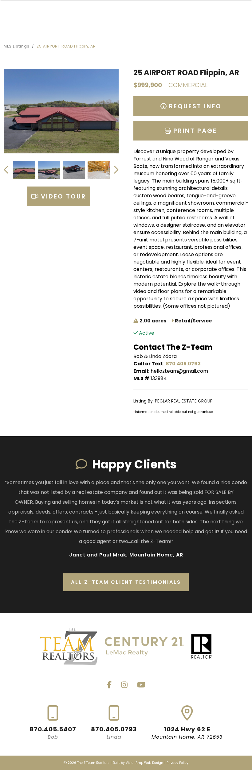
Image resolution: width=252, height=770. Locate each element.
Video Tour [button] (62, 196)
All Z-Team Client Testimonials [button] (126, 582)
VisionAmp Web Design (144, 762)
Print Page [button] (194, 130)
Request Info (194, 106)
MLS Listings (17, 46)
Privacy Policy (177, 762)
